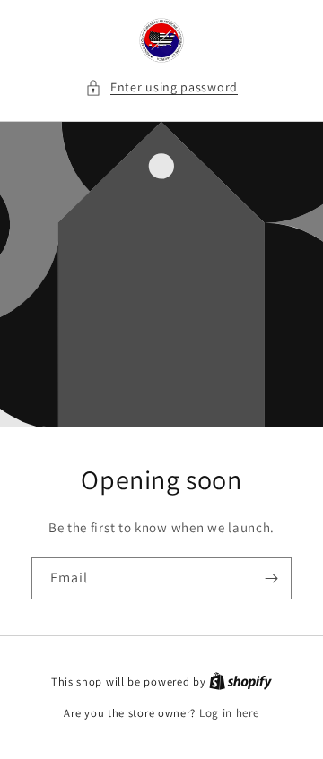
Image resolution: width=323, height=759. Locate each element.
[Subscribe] (271, 578)
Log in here (229, 712)
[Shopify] (240, 681)
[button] (161, 87)
